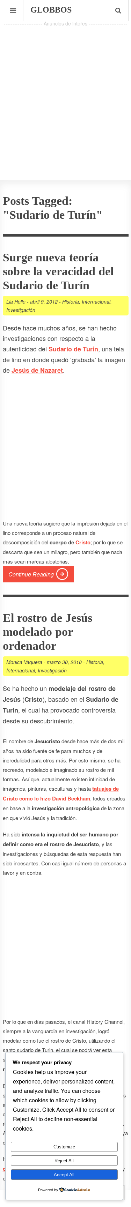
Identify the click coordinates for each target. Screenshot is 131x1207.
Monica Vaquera (24, 661)
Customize (64, 1146)
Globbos (51, 9)
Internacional (96, 301)
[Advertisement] (65, 93)
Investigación (20, 309)
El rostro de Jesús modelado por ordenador (47, 631)
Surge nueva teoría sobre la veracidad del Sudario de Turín (58, 271)
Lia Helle (16, 301)
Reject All (64, 1160)
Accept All (64, 1174)
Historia (70, 301)
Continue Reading (31, 574)
